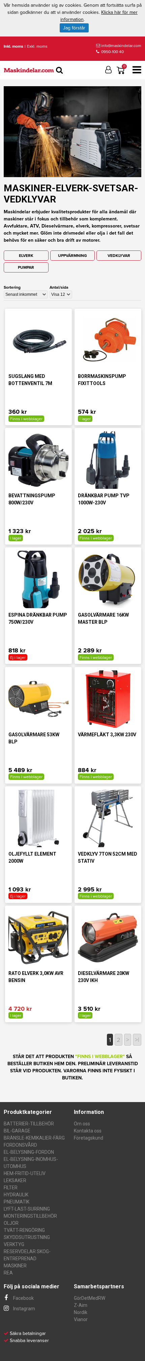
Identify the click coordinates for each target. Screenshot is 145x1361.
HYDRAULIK (16, 1194)
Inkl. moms (13, 46)
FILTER (11, 1187)
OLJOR (11, 1223)
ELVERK (26, 255)
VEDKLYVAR (119, 255)
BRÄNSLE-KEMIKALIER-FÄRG (34, 1138)
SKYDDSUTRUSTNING (27, 1237)
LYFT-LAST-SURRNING (27, 1209)
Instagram (23, 1308)
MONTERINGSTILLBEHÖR (30, 1216)
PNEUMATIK (16, 1201)
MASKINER (15, 1265)
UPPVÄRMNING (72, 255)
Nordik (80, 1312)
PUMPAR (26, 267)
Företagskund (88, 1138)
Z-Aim (80, 1305)
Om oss (82, 1123)
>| (137, 1040)
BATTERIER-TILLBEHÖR (29, 1123)
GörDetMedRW (89, 1298)
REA (8, 1272)
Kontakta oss (88, 1130)
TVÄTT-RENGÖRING (24, 1230)
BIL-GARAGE (17, 1130)
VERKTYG (14, 1244)
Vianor (81, 1319)
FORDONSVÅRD (20, 1145)
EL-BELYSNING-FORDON (29, 1152)
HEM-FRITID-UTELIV (25, 1173)
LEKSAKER (15, 1180)
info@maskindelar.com (121, 45)
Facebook (23, 1298)
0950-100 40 (112, 51)
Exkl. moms (37, 46)
